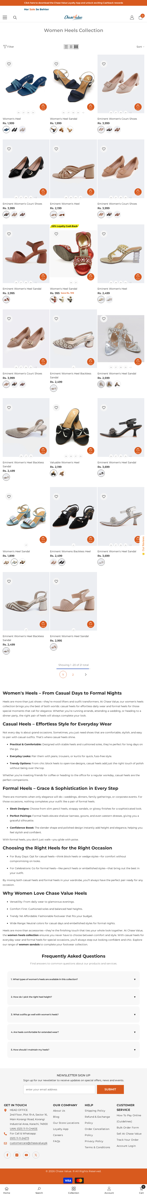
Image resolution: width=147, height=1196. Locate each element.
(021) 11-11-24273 (19, 1138)
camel (117, 129)
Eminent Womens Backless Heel (70, 551)
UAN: (13, 1128)
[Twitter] (35, 1155)
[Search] (15, 17)
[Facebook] (7, 1155)
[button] (66, 46)
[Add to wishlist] (9, 64)
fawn (22, 129)
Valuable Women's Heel (64, 462)
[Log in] (132, 17)
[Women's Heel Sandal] (73, 84)
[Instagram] (16, 1155)
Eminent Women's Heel (65, 203)
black (14, 129)
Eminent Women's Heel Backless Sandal (70, 375)
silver (109, 299)
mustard (61, 129)
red (53, 299)
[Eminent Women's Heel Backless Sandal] (73, 338)
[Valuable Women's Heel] (73, 427)
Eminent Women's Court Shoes (117, 118)
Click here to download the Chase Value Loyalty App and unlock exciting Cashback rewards (73, 2)
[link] (39, 1190)
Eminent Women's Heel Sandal (22, 288)
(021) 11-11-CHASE (27, 1128)
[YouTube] (26, 1155)
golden (61, 299)
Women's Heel (12, 118)
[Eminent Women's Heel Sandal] (26, 253)
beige (69, 129)
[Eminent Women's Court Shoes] (121, 84)
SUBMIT (110, 1089)
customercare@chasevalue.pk (28, 1143)
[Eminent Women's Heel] (73, 168)
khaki (14, 214)
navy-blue (53, 129)
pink (61, 473)
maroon (22, 214)
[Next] (85, 674)
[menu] (5, 17)
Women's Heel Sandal (63, 118)
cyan (6, 129)
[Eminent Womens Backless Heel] (73, 516)
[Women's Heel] (26, 84)
